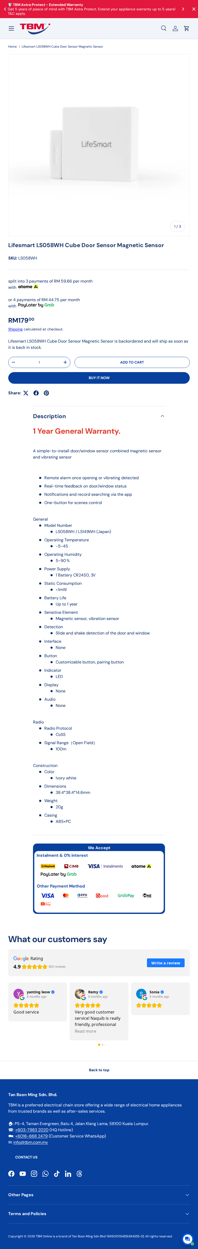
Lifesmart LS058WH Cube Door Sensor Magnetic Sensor (62, 47)
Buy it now (99, 377)
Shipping (15, 329)
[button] (186, 28)
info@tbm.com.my (30, 1142)
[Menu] (11, 28)
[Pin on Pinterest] (46, 393)
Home (12, 47)
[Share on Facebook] (36, 393)
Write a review (165, 962)
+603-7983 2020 (31, 1130)
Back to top (99, 1070)
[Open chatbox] (188, 1239)
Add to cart (132, 362)
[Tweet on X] (26, 393)
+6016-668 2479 (31, 1136)
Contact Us (26, 1157)
